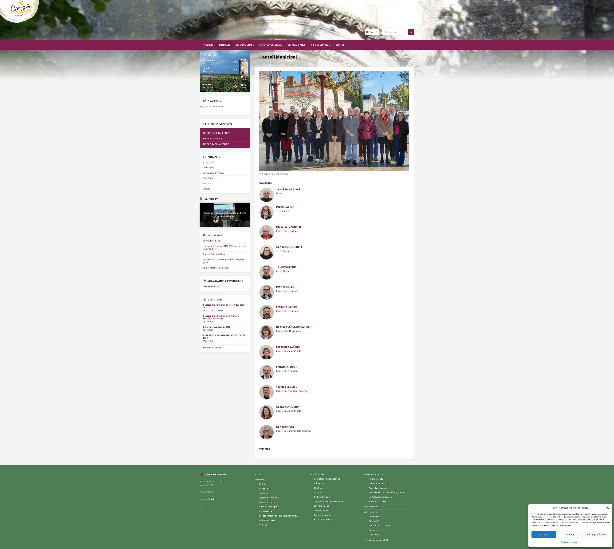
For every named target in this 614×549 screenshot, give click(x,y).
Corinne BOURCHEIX (289, 247)
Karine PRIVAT (285, 427)
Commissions (265, 511)
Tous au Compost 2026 (213, 254)
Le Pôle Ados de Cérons (380, 496)
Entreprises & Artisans (213, 172)
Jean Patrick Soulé (288, 189)
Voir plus (264, 449)
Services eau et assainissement (329, 501)
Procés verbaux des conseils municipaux (278, 515)
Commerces (209, 167)
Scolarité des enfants (379, 483)
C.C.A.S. (317, 492)
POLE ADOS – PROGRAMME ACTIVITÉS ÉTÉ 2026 (224, 336)
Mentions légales (208, 499)
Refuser (570, 534)
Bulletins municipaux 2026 (216, 326)
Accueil (258, 474)
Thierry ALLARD (286, 267)
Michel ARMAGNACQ (288, 227)
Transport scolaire (377, 501)
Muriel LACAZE (285, 207)
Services (207, 183)
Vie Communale (316, 474)
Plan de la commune (268, 502)
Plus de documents (212, 347)
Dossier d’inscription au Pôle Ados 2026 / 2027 (224, 306)
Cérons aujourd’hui (268, 497)
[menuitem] (208, 45)
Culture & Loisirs (322, 496)
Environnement (321, 505)
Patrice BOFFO (285, 287)
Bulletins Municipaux (323, 519)
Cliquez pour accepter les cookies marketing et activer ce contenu (224, 214)
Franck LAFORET (286, 367)
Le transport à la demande (215, 267)
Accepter (543, 534)
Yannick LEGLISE (286, 387)
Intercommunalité (322, 514)
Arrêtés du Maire (267, 520)
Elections (318, 487)
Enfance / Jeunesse (373, 474)
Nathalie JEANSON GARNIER (293, 327)
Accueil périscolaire (378, 487)
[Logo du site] (21, 22)
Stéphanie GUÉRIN (288, 347)
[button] (607, 507)
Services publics (322, 510)
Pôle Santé (208, 178)
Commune (259, 479)
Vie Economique (371, 512)
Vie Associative (371, 506)
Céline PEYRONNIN (288, 407)
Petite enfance (376, 478)
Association (208, 162)
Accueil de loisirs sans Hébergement (386, 492)
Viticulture (208, 188)
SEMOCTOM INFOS (211, 240)
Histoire (263, 484)
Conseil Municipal (268, 506)
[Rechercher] (411, 32)
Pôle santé (374, 521)
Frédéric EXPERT (287, 307)
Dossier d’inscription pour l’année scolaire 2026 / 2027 (221, 317)
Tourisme (263, 493)
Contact (203, 506)
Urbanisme (319, 483)
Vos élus (263, 524)
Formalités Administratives (327, 478)
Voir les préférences (597, 534)
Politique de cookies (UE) (376, 539)
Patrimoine (264, 488)
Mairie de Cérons (211, 286)
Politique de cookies (569, 542)
